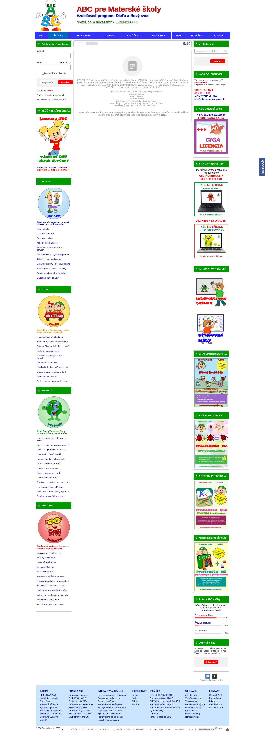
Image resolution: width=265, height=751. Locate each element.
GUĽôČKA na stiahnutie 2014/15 (165, 701)
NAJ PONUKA (216, 707)
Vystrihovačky (156, 710)
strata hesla (65, 62)
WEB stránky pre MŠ (79, 717)
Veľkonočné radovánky (48, 599)
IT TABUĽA (104, 729)
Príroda (135, 701)
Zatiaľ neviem (201, 630)
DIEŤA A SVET (139, 691)
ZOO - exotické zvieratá (48, 463)
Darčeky (154, 714)
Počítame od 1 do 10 (46, 376)
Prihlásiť (65, 82)
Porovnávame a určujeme (110, 704)
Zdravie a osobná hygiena (49, 259)
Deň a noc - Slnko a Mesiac (50, 487)
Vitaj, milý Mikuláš (45, 571)
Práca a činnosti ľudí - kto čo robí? (53, 346)
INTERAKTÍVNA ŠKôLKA (110, 691)
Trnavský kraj (191, 701)
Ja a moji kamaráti (45, 233)
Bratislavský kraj (193, 707)
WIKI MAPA (191, 691)
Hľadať (217, 61)
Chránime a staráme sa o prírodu (52, 482)
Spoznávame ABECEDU (109, 714)
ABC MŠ (44, 691)
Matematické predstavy (51, 714)
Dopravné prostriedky (47, 362)
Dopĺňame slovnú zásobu (110, 710)
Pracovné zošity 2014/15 (161, 698)
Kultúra (135, 704)
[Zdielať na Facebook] (207, 676)
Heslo (40, 62)
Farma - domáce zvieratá (49, 473)
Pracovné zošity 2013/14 (161, 704)
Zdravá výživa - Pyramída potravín (53, 254)
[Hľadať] (225, 51)
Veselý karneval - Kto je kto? (50, 604)
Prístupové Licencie (78, 695)
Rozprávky (45, 701)
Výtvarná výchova (48, 707)
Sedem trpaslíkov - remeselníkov (52, 341)
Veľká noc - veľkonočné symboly (52, 595)
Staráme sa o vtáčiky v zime (50, 496)
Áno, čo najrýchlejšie (204, 615)
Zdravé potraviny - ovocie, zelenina (53, 264)
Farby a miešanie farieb (48, 351)
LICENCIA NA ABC (48, 695)
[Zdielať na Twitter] (214, 676)
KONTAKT (214, 691)
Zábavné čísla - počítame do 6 (51, 372)
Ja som (135, 695)
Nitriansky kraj (192, 717)
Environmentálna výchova (52, 710)
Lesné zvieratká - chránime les (51, 459)
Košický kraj (191, 710)
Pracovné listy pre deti (79, 710)
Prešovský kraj (192, 714)
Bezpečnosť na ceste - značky (51, 268)
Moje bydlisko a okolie (47, 243)
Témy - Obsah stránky (160, 717)
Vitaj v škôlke (43, 229)
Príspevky (214, 701)
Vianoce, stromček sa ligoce (50, 576)
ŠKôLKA (73, 729)
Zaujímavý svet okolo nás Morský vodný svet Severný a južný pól (49, 557)
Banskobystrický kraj (195, 704)
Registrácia (47, 82)
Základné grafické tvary (48, 278)
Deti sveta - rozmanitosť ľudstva (52, 381)
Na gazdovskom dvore (48, 468)
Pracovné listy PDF (78, 707)
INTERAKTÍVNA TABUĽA (160, 729)
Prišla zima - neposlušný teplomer (53, 491)
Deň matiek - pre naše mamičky (52, 590)
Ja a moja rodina (45, 238)
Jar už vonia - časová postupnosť (53, 445)
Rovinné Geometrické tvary (50, 337)
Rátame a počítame (107, 701)
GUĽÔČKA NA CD (77, 698)
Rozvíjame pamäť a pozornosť (112, 695)
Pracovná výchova (49, 704)
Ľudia (134, 698)
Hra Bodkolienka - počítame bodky (53, 367)
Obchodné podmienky (184, 729)
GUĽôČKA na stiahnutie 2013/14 (165, 707)
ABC (63, 729)
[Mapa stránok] (227, 729)
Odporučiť (211, 662)
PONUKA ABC (76, 691)
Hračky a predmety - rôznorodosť (53, 581)
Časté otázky (215, 704)
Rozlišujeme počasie (46, 477)
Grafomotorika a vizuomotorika (51, 273)
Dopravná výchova (49, 717)
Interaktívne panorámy (108, 720)
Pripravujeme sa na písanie (110, 717)
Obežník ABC (215, 695)
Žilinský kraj (191, 695)
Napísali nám (215, 698)
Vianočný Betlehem (46, 567)
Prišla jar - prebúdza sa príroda (51, 449)
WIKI (129, 729)
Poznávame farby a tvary (110, 698)
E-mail (40, 51)
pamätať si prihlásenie (55, 73)
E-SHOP (44, 720)
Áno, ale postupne (203, 623)
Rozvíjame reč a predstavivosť (112, 707)
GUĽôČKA (155, 691)
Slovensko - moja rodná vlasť (51, 585)
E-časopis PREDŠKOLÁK (81, 704)
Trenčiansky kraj (193, 698)
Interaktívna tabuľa (49, 698)
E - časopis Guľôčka (78, 701)
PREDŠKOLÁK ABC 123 (161, 695)
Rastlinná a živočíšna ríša (49, 454)
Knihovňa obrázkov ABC (80, 714)
